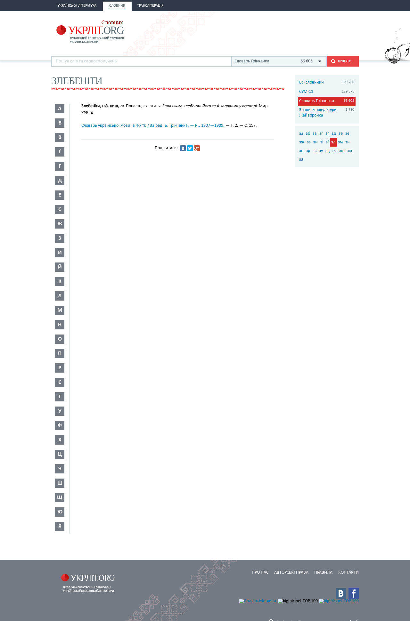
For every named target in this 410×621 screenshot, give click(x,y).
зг (321, 133)
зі (321, 142)
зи (315, 142)
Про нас (260, 572)
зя (301, 159)
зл (333, 142)
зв (315, 133)
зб (308, 133)
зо (301, 151)
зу (321, 151)
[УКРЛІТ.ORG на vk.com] (341, 593)
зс (314, 151)
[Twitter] (190, 148)
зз (309, 142)
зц (327, 151)
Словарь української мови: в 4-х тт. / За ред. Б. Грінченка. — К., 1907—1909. (153, 125)
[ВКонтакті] (183, 148)
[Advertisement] (284, 31)
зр (308, 151)
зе (341, 133)
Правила (323, 572)
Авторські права (291, 572)
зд (334, 133)
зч (334, 151)
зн (347, 142)
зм (340, 142)
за (301, 133)
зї (327, 142)
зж (301, 142)
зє (347, 133)
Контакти (348, 572)
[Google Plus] (197, 148)
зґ (327, 133)
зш (341, 151)
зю (349, 151)
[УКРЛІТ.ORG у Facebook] (353, 593)
